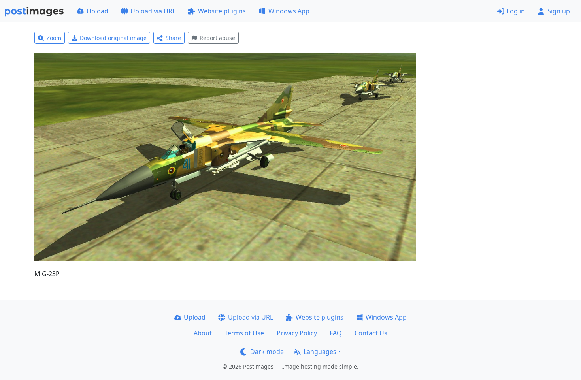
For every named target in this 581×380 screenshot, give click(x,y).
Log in (516, 11)
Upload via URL (152, 11)
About (203, 333)
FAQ (336, 333)
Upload (97, 11)
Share (173, 37)
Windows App (288, 11)
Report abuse (217, 37)
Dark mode (267, 351)
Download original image (113, 37)
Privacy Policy (297, 333)
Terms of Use (244, 333)
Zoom (54, 37)
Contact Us (371, 333)
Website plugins (222, 11)
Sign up (558, 11)
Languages (320, 351)
